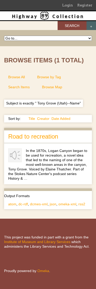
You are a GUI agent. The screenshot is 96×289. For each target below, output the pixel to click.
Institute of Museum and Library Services (37, 242)
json (53, 204)
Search (72, 26)
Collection (68, 16)
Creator (43, 119)
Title (31, 119)
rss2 (81, 204)
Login (67, 5)
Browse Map (52, 87)
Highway (25, 16)
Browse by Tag (49, 77)
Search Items (19, 87)
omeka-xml (67, 204)
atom (12, 204)
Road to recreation (33, 136)
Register (84, 5)
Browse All (16, 77)
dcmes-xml (39, 204)
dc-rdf (23, 204)
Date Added (60, 119)
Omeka (43, 271)
